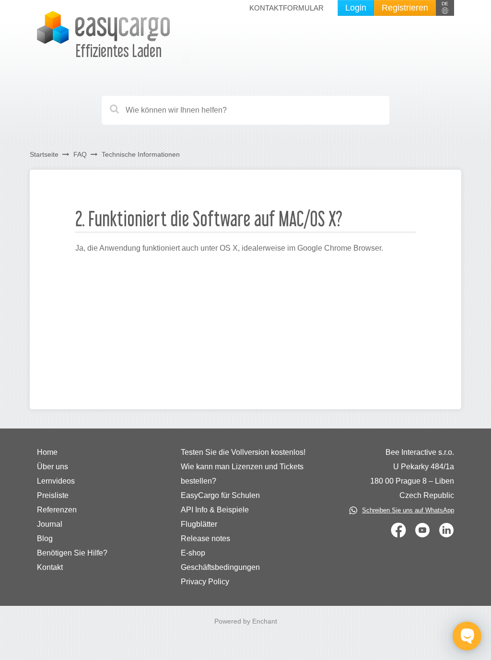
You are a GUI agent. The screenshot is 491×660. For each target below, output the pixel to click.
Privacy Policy (205, 582)
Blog (45, 538)
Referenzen (57, 510)
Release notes (205, 538)
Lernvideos (56, 481)
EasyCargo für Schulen (220, 495)
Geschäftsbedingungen (220, 567)
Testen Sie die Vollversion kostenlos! (243, 452)
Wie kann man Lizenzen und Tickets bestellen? (242, 474)
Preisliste (53, 495)
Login (355, 7)
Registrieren (405, 7)
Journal (49, 524)
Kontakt (50, 567)
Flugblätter (199, 524)
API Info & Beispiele (215, 510)
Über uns (52, 467)
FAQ (80, 154)
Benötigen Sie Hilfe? (72, 553)
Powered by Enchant (245, 621)
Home (47, 452)
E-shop (193, 553)
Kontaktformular (286, 8)
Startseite (44, 154)
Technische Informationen (141, 154)
